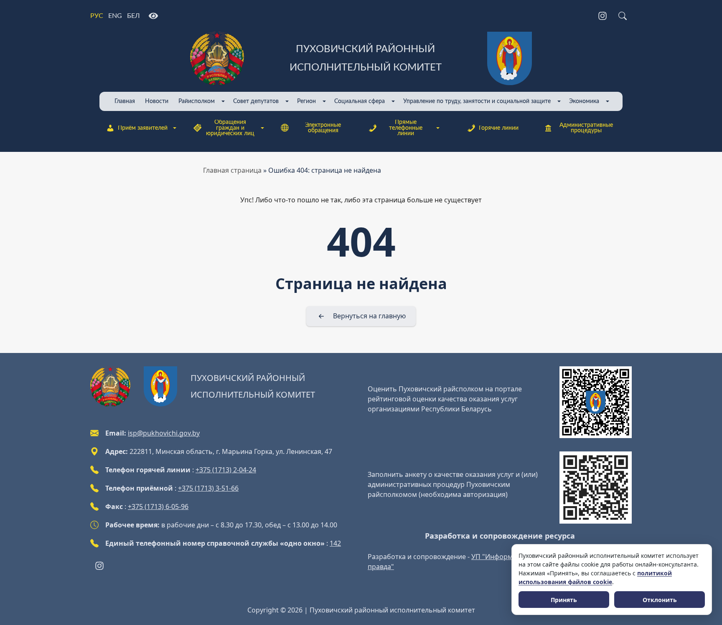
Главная (124, 101)
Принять (564, 600)
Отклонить (660, 600)
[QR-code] (595, 402)
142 (335, 543)
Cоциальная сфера (359, 101)
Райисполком (196, 101)
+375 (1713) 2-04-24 (226, 469)
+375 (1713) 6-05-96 (158, 506)
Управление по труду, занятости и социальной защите (477, 101)
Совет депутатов (256, 101)
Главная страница (232, 170)
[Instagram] (602, 16)
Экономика (584, 101)
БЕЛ (133, 16)
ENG (115, 16)
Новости (156, 101)
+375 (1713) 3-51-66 (208, 488)
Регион (306, 101)
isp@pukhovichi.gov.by (164, 433)
